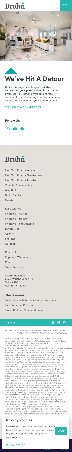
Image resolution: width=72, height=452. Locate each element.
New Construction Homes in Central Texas (30, 300)
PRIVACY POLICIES (40, 332)
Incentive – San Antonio (19, 223)
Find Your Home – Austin (20, 170)
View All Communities (18, 185)
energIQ (10, 238)
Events (9, 200)
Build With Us (13, 208)
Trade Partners (14, 267)
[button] (66, 5)
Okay (61, 430)
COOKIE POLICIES (59, 332)
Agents (9, 233)
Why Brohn (11, 190)
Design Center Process (19, 305)
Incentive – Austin (16, 213)
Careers (9, 262)
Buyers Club (12, 228)
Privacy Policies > (15, 444)
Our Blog (10, 243)
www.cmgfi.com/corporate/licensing (26, 347)
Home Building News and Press (24, 310)
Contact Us (11, 252)
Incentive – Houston (17, 218)
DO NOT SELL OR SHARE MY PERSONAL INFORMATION (31, 330)
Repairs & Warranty (16, 257)
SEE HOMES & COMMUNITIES (23, 107)
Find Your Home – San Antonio (23, 175)
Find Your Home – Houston (21, 180)
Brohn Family (13, 195)
